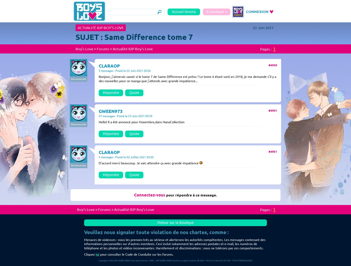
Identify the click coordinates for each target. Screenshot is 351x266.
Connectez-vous (149, 195)
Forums (103, 49)
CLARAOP (109, 65)
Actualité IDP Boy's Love (133, 49)
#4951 (273, 151)
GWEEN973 (111, 111)
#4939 (273, 65)
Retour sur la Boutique (175, 223)
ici (97, 254)
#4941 (273, 110)
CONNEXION (257, 12)
